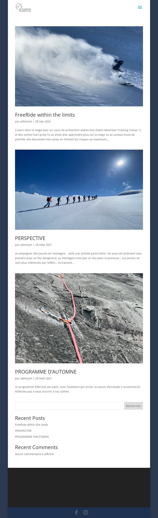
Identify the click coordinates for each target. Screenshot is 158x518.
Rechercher (133, 406)
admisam (26, 121)
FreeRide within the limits (45, 114)
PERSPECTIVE (30, 238)
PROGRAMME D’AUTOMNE (45, 371)
